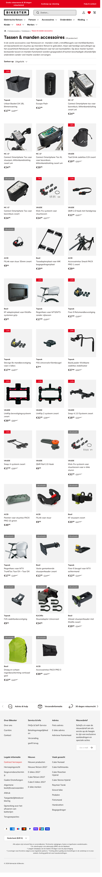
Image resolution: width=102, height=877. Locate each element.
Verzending (33, 738)
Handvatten (57, 805)
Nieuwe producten (36, 762)
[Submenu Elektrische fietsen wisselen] (24, 19)
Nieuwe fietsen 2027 (37, 767)
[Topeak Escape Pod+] (50, 84)
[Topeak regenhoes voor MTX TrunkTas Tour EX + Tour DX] (18, 549)
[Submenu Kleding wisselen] (86, 19)
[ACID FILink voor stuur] (50, 498)
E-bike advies (58, 730)
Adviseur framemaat (61, 735)
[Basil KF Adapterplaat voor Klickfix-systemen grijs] (18, 292)
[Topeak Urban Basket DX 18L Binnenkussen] (18, 84)
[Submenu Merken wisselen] (36, 24)
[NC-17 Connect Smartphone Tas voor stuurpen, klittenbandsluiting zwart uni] (18, 137)
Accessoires (48, 19)
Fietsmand (57, 800)
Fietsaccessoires (14, 31)
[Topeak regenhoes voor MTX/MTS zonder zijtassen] (50, 292)
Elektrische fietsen (13, 19)
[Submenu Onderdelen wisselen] (73, 19)
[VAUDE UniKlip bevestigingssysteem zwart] (18, 394)
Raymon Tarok (59, 785)
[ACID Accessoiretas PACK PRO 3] (50, 650)
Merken (30, 24)
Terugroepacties (11, 816)
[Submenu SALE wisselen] (23, 24)
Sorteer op (9, 61)
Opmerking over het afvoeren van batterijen (13, 809)
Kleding (81, 19)
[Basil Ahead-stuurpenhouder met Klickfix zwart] (82, 599)
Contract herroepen (13, 762)
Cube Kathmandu (60, 767)
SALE (18, 24)
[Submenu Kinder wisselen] (12, 24)
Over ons (8, 725)
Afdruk (7, 793)
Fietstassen (26, 31)
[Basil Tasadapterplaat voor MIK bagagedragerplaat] (50, 242)
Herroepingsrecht (12, 767)
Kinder (7, 24)
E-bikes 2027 (34, 772)
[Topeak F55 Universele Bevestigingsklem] (50, 343)
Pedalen (56, 795)
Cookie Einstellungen (13, 780)
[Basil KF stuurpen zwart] (82, 498)
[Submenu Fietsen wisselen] (37, 19)
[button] (89, 12)
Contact (7, 735)
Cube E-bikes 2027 (37, 782)
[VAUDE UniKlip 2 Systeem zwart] (50, 394)
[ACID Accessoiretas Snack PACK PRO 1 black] (82, 242)
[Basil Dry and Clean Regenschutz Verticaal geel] (18, 650)
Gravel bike (57, 790)
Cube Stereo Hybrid (61, 780)
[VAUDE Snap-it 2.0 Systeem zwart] (82, 394)
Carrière (8, 730)
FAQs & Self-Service (37, 725)
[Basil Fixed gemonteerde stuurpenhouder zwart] (50, 549)
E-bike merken (34, 787)
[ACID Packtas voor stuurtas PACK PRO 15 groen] (18, 498)
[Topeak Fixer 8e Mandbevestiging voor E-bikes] (18, 343)
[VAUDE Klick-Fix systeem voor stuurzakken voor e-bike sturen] (82, 444)
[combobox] (55, 12)
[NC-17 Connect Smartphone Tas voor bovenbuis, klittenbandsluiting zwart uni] (82, 84)
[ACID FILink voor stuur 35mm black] (18, 242)
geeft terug (33, 743)
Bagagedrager (59, 810)
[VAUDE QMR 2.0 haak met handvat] (82, 191)
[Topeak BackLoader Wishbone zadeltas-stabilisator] (82, 343)
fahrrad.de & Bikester (16, 863)
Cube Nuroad (58, 762)
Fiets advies (57, 725)
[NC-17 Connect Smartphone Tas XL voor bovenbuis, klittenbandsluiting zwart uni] (50, 137)
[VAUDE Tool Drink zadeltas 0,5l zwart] (82, 137)
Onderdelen (66, 19)
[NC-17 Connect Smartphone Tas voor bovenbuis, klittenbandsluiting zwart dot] (18, 191)
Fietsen (32, 19)
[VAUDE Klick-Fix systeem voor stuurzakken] (50, 191)
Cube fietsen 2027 (36, 777)
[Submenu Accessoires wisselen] (56, 19)
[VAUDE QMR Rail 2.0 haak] (50, 444)
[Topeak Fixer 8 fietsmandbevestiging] (82, 292)
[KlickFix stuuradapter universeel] (50, 599)
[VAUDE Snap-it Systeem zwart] (18, 444)
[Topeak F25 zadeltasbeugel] (18, 599)
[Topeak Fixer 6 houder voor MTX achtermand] (82, 549)
